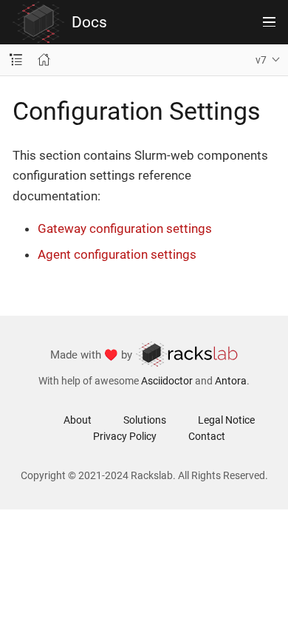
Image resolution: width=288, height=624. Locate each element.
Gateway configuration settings (125, 228)
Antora (231, 381)
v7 (261, 60)
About (78, 420)
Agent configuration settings (117, 254)
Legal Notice (226, 420)
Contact (206, 436)
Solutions (144, 420)
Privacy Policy (125, 436)
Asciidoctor (167, 381)
